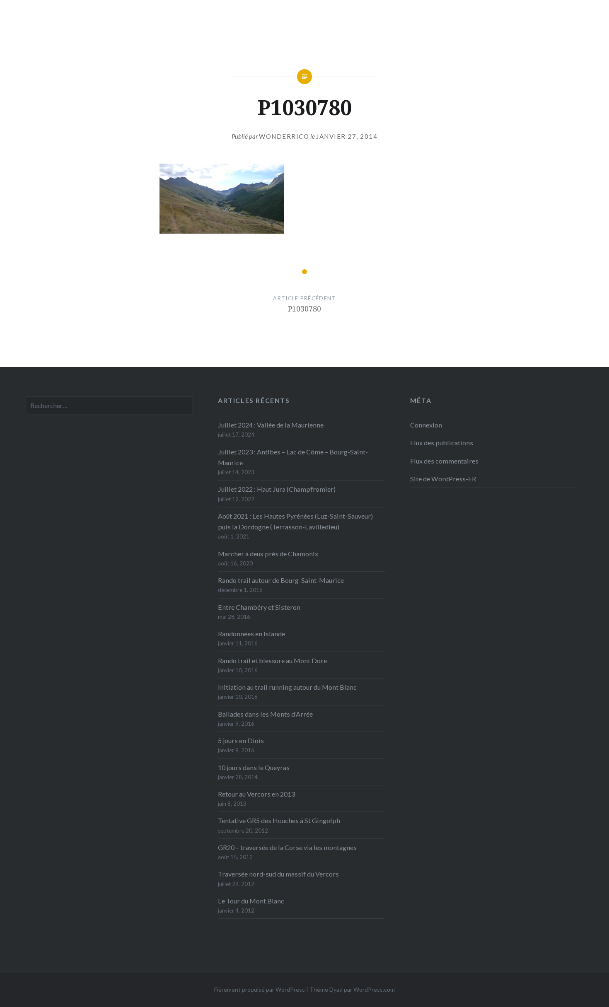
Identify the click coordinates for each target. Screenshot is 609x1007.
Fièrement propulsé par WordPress (259, 989)
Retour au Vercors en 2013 (256, 794)
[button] (222, 199)
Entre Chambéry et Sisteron (259, 607)
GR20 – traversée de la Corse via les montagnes (287, 847)
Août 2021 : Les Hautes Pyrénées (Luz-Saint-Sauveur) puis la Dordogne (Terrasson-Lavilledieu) (295, 521)
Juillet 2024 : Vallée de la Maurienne (271, 425)
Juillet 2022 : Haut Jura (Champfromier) (277, 489)
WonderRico (284, 136)
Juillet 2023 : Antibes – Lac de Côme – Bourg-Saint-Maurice (293, 457)
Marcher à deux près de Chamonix (268, 554)
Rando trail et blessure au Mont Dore (272, 660)
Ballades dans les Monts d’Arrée (265, 714)
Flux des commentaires (444, 461)
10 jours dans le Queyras (254, 767)
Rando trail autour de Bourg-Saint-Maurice (281, 580)
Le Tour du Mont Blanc (251, 901)
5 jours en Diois (241, 740)
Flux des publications (441, 443)
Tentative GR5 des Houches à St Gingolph (279, 820)
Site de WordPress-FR (443, 479)
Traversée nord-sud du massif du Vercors (278, 874)
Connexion (426, 425)
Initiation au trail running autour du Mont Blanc (287, 687)
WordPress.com (374, 989)
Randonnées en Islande (251, 634)
